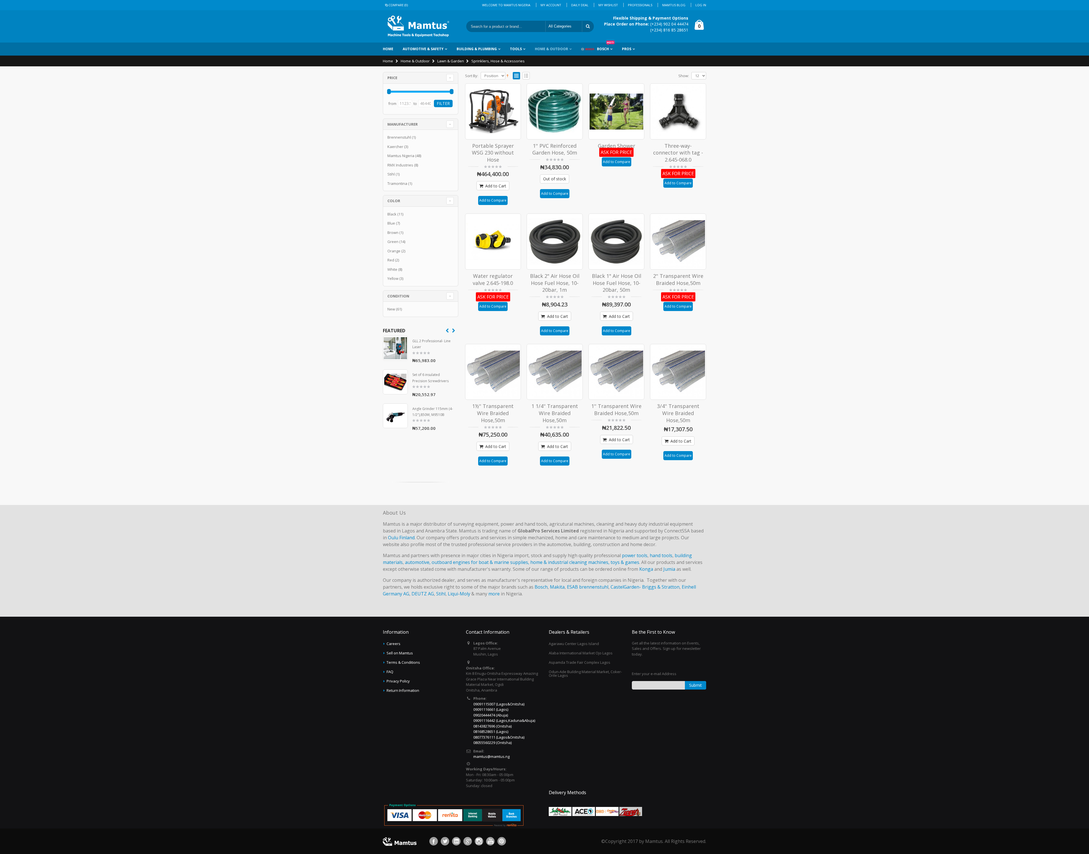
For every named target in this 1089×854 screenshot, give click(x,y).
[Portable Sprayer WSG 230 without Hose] (493, 111)
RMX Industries (400, 165)
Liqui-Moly (459, 594)
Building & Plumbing (477, 48)
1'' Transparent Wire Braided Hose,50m (616, 410)
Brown (392, 232)
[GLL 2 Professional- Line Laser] (395, 348)
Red (390, 260)
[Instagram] (479, 841)
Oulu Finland (401, 537)
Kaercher (395, 146)
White (392, 269)
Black (391, 214)
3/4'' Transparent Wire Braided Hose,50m (678, 413)
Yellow (392, 278)
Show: (683, 76)
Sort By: (471, 76)
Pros (626, 48)
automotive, (417, 562)
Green (392, 241)
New (391, 309)
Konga (646, 569)
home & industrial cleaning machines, (569, 562)
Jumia (669, 569)
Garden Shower (616, 145)
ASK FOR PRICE (616, 152)
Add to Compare (492, 200)
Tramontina (397, 183)
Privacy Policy (398, 681)
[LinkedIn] (456, 841)
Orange (393, 250)
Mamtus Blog (673, 5)
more (494, 594)
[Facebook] (433, 841)
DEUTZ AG (422, 594)
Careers (393, 643)
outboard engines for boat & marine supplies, (480, 562)
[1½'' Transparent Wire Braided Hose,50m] (493, 372)
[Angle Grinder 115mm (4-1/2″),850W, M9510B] (395, 416)
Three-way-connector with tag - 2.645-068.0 (678, 152)
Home (388, 61)
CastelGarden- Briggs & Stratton (645, 587)
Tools (516, 48)
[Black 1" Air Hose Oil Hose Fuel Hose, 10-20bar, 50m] (616, 242)
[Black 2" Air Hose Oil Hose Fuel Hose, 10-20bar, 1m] (555, 242)
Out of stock (554, 178)
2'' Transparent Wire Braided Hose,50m (678, 279)
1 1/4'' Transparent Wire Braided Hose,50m (554, 413)
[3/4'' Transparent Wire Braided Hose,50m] (678, 372)
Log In (700, 5)
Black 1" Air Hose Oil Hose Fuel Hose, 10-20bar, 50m (616, 282)
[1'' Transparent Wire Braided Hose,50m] (616, 372)
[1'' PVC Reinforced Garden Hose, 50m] (555, 111)
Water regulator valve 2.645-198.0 (493, 279)
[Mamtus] (418, 26)
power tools (634, 555)
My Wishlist (608, 5)
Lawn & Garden (450, 61)
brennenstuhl (593, 587)
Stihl (391, 174)
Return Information (403, 690)
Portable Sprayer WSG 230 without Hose (493, 152)
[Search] (588, 26)
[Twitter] (445, 841)
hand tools (661, 555)
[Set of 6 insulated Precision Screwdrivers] (395, 382)
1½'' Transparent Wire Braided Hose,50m (493, 413)
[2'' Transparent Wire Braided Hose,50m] (678, 242)
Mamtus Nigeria (400, 155)
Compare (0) (398, 5)
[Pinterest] (501, 841)
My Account (551, 5)
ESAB (572, 587)
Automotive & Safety (423, 48)
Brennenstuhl (399, 137)
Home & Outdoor (551, 48)
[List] (526, 76)
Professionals (640, 5)
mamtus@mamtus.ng (491, 756)
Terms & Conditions (403, 662)
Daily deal (579, 5)
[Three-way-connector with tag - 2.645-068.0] (678, 111)
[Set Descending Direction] (507, 75)
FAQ (390, 671)
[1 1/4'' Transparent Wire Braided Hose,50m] (555, 372)
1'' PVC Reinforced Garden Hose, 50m (554, 149)
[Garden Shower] (616, 111)
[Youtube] (490, 841)
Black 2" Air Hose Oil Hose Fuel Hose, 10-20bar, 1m (554, 282)
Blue (391, 223)
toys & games (625, 562)
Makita (557, 587)
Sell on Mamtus (400, 653)
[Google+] (467, 841)
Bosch (605, 47)
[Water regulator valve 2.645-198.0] (493, 242)
